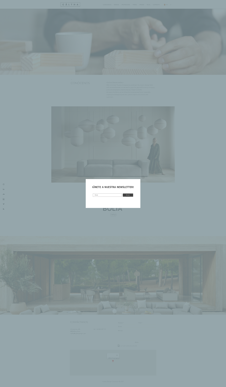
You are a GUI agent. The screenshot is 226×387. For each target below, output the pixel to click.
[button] (143, 177)
